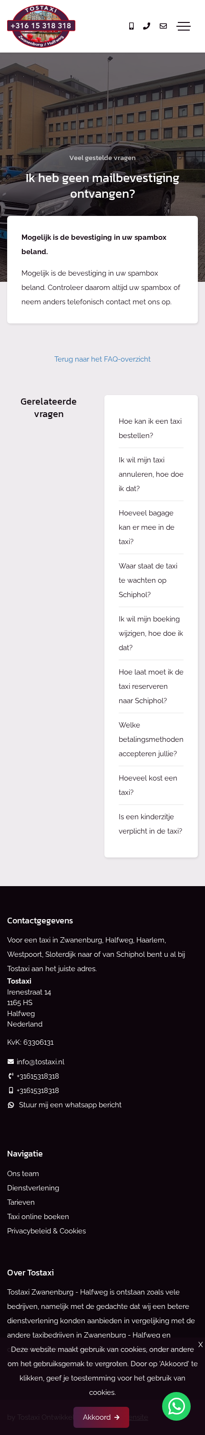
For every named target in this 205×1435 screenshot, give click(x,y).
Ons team (23, 1173)
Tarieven (21, 1202)
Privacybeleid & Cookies (46, 1231)
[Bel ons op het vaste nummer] (146, 26)
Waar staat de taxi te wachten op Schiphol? (148, 580)
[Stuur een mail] (163, 26)
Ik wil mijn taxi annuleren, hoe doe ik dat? (151, 474)
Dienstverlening (33, 1188)
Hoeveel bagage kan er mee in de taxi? (146, 527)
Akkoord (97, 1417)
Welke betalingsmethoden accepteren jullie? (151, 739)
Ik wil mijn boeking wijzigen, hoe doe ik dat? (151, 633)
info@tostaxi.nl (40, 1062)
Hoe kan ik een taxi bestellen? (150, 428)
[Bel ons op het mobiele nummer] (131, 26)
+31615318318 (38, 1076)
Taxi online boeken (38, 1216)
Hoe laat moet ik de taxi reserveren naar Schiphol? (151, 686)
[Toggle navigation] (183, 26)
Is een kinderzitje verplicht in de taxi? (150, 824)
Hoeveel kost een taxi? (148, 785)
